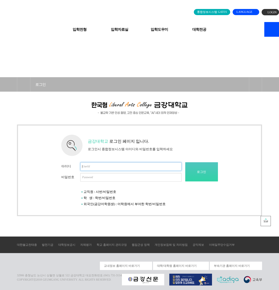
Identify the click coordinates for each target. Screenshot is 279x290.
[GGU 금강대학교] (138, 11)
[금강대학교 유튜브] (75, 265)
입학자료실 (119, 29)
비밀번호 (67, 177)
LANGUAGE (245, 11)
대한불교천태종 (27, 244)
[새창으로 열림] (143, 279)
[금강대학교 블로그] (94, 265)
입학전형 (80, 29)
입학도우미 (159, 29)
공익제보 (198, 244)
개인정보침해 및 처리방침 (171, 244)
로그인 (40, 84)
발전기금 (47, 244)
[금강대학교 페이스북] (85, 265)
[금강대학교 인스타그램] (66, 265)
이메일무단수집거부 (222, 244)
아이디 (66, 166)
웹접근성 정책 (141, 244)
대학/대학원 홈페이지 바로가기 (177, 265)
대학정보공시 (66, 244)
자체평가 (86, 244)
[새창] (252, 279)
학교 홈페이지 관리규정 (112, 244)
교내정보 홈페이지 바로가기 (122, 265)
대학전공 (199, 29)
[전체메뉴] (7, 27)
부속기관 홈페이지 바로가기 (232, 265)
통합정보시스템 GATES (212, 11)
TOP (265, 221)
